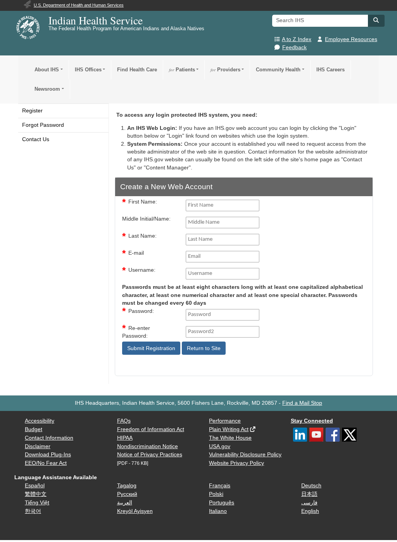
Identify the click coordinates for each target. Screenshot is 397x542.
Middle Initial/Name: (146, 219)
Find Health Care (137, 69)
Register (32, 111)
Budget (33, 429)
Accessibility (39, 421)
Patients (182, 69)
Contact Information (49, 438)
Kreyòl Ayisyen (135, 511)
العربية (124, 503)
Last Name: (142, 236)
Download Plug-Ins (48, 454)
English (310, 511)
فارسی (309, 503)
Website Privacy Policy (236, 463)
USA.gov (219, 446)
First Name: (142, 202)
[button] (376, 20)
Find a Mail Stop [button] (302, 403)
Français (219, 485)
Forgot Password (43, 125)
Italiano (218, 511)
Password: (141, 311)
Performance (225, 421)
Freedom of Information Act (150, 429)
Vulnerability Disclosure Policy (245, 454)
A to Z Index (296, 39)
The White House (230, 438)
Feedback (294, 47)
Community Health (278, 69)
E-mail (136, 253)
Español (35, 485)
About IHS (47, 69)
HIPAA (125, 438)
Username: (141, 270)
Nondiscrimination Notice (147, 446)
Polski (216, 494)
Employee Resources (351, 39)
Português (221, 503)
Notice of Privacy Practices (149, 454)
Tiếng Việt (37, 503)
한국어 (33, 511)
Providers (225, 69)
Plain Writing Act (229, 429)
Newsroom (47, 89)
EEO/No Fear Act (46, 463)
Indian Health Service (95, 20)
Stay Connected (312, 421)
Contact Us (35, 139)
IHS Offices (88, 69)
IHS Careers (330, 69)
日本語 (309, 494)
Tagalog (126, 485)
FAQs (124, 421)
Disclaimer (37, 446)
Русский (127, 494)
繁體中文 (36, 494)
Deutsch (311, 485)
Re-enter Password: (136, 332)
